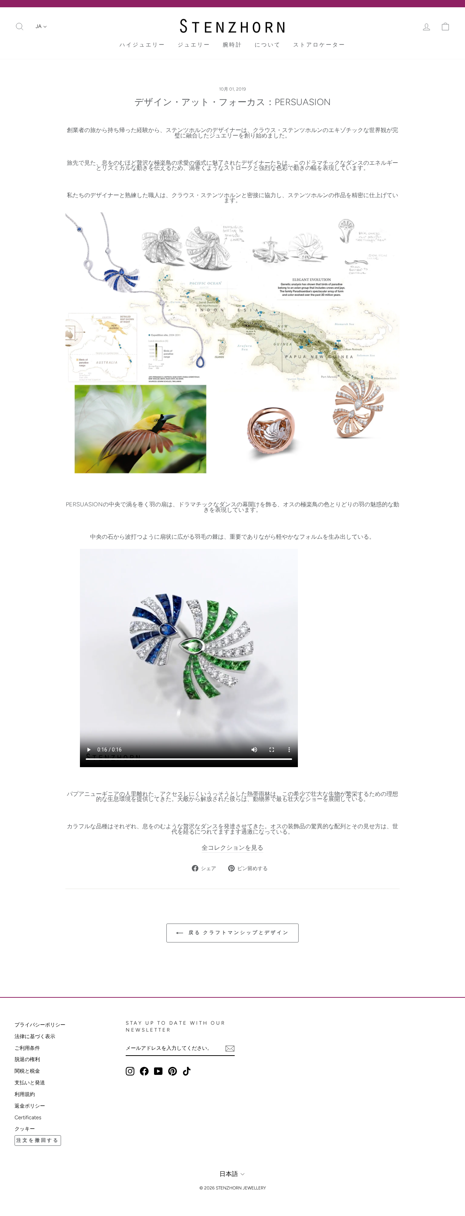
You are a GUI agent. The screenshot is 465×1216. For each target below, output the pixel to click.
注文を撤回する (37, 1140)
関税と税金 (27, 1071)
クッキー (25, 1128)
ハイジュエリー (142, 44)
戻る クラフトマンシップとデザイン (237, 932)
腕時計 (232, 44)
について (268, 44)
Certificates (28, 1117)
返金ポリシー (30, 1106)
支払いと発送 (30, 1082)
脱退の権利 (27, 1059)
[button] (41, 26)
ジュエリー (194, 44)
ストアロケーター (319, 44)
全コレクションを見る (232, 847)
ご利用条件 (27, 1048)
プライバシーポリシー (40, 1024)
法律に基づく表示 (35, 1036)
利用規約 (25, 1094)
